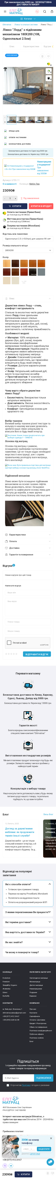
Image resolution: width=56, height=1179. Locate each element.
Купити (25, 1174)
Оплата (13, 541)
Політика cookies (37, 1038)
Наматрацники (36, 989)
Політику (26, 1085)
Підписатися (43, 1078)
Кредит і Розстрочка (38, 1023)
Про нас (33, 1009)
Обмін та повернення (38, 1027)
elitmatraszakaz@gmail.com (14, 1013)
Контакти (33, 1013)
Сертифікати (35, 1016)
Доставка (14, 548)
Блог (31, 1041)
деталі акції (35, 1154)
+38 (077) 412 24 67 (11, 1016)
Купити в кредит (41, 206)
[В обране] (48, 56)
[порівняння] (42, 56)
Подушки (33, 992)
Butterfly (6, 996)
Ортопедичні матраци (39, 978)
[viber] (5, 1166)
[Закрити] (51, 1138)
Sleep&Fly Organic (10, 985)
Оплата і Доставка (37, 1020)
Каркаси (33, 996)
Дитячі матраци (36, 985)
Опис (11, 46)
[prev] (5, 117)
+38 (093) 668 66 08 (11, 1020)
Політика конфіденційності (41, 1031)
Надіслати (44, 1149)
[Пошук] (44, 11)
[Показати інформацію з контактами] (37, 11)
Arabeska (6, 989)
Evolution (6, 978)
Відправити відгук (37, 654)
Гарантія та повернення (21, 554)
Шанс (5, 992)
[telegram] (11, 1166)
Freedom (6, 982)
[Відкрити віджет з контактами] (50, 1162)
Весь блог (48, 814)
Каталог (28, 19)
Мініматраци (35, 982)
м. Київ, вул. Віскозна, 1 (12, 1009)
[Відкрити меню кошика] (50, 11)
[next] (5, 122)
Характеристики (31, 46)
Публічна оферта (37, 1034)
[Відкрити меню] (5, 11)
